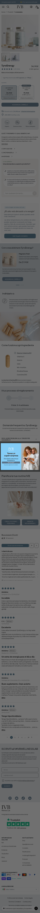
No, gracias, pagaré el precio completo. (11, 464)
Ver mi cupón (11, 462)
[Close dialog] (38, 444)
